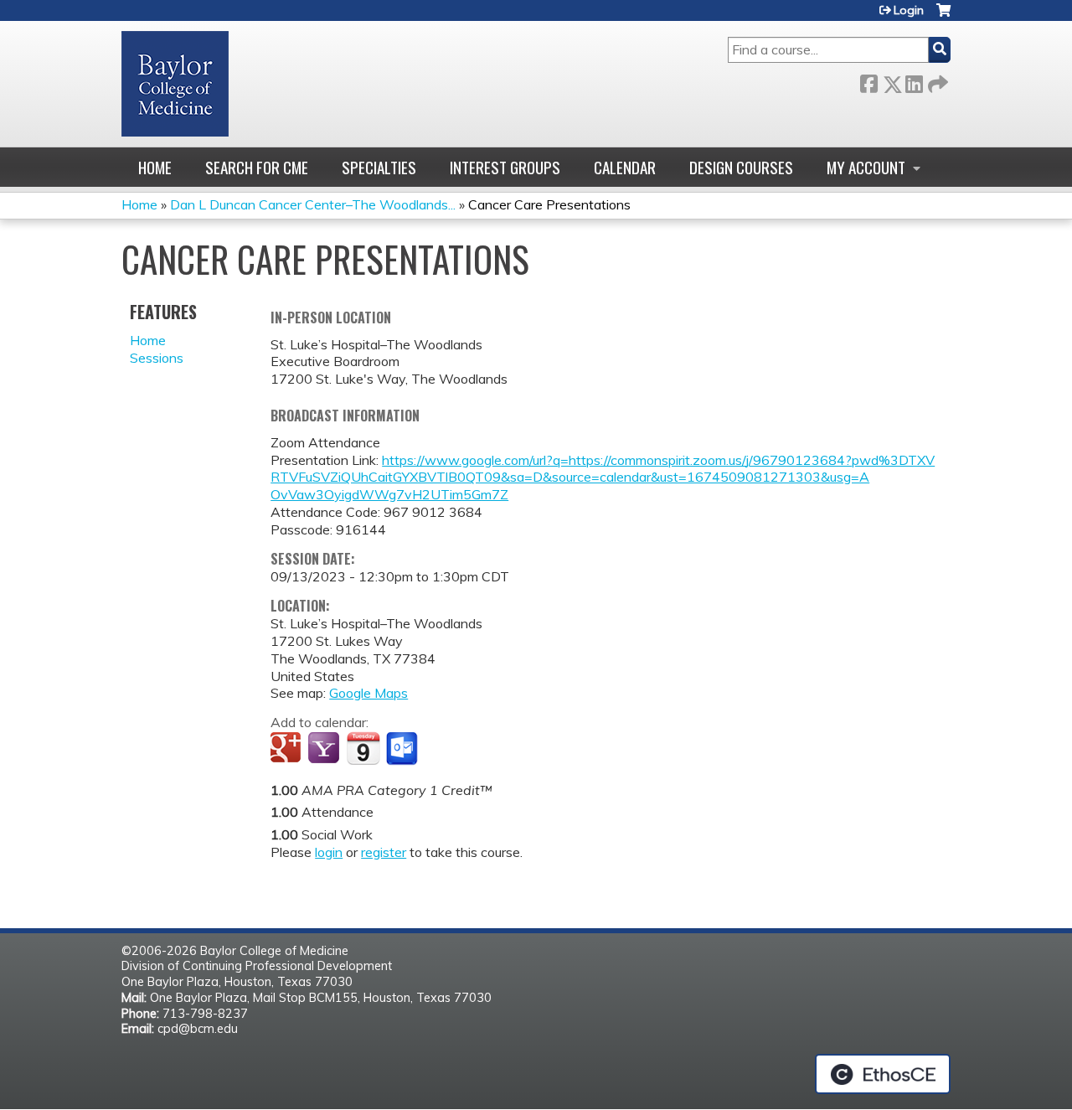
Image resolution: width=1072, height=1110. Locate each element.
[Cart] (943, 16)
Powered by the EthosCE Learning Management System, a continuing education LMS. (883, 1074)
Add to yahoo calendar (325, 749)
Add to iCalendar (363, 748)
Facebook (868, 80)
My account (866, 167)
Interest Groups (505, 167)
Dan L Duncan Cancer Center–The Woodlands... (313, 204)
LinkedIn (913, 80)
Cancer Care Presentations (549, 204)
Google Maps (368, 692)
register (383, 852)
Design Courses (741, 167)
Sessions (156, 357)
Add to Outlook (403, 749)
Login (909, 10)
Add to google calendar (288, 749)
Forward (936, 80)
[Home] (175, 84)
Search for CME (256, 167)
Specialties (379, 167)
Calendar (625, 167)
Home (155, 167)
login (329, 852)
